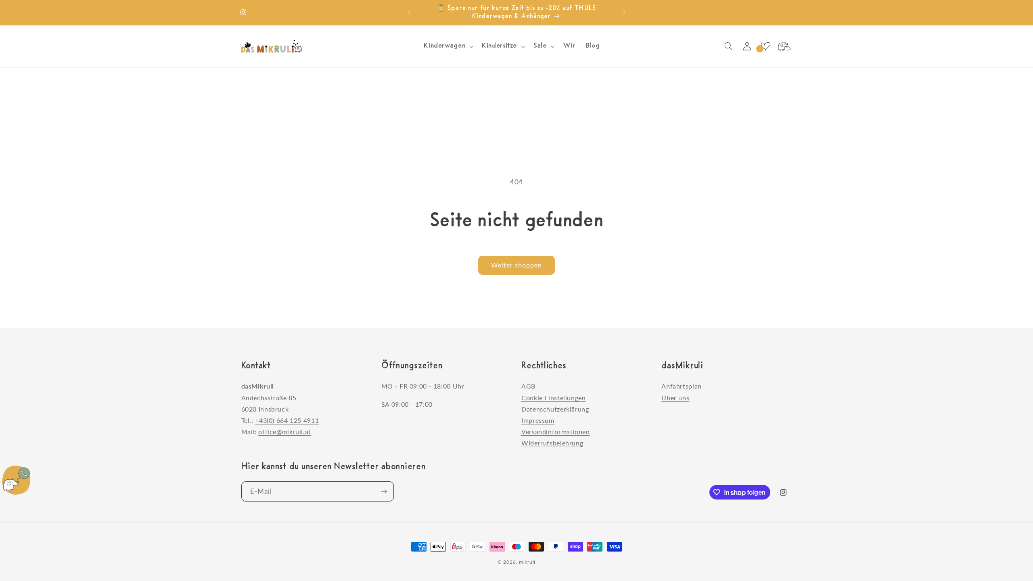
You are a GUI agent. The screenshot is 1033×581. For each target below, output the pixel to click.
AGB (528, 386)
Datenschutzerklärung (555, 409)
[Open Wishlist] (765, 46)
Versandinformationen (555, 431)
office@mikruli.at (284, 431)
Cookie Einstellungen (553, 397)
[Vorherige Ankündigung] (409, 12)
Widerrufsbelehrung (552, 443)
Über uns (675, 397)
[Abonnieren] (383, 491)
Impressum (537, 420)
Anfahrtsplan (681, 386)
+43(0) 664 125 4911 (287, 420)
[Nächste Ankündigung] (624, 12)
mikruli (527, 561)
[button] (448, 46)
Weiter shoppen (516, 265)
